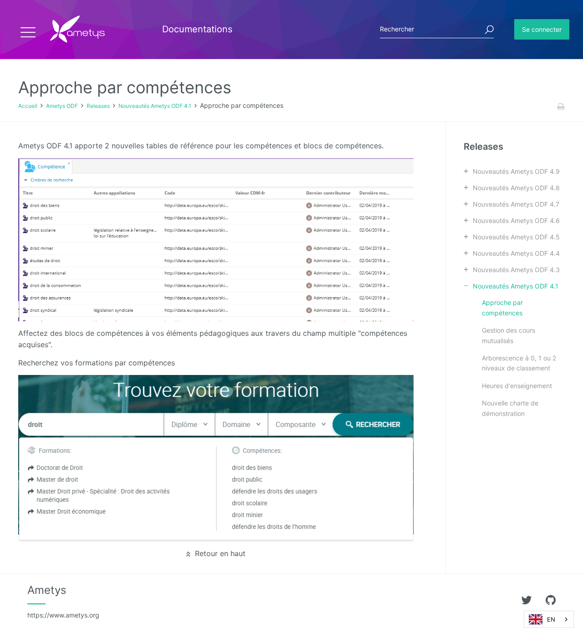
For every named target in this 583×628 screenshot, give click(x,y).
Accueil (27, 105)
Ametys (63, 601)
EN (551, 619)
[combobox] (549, 619)
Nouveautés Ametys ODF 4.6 (516, 220)
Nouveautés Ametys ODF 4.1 (154, 105)
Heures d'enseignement (517, 386)
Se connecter (542, 29)
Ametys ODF (62, 105)
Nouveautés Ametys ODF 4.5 (516, 237)
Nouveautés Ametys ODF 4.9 (516, 171)
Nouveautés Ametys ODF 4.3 (516, 269)
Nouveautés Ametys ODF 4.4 (516, 253)
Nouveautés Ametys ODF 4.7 (516, 204)
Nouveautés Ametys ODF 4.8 (516, 188)
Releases (98, 105)
